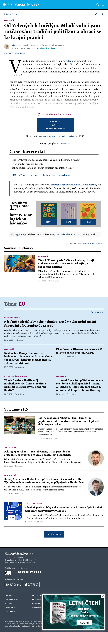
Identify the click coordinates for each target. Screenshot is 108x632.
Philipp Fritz (16, 45)
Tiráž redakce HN (11, 600)
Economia (9, 604)
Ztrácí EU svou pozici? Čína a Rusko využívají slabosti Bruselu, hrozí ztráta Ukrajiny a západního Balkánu (66, 263)
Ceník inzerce (10, 612)
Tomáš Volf (10, 448)
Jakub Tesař (10, 475)
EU (22, 304)
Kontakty (8, 595)
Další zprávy (54, 534)
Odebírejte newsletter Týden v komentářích (72, 184)
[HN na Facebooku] (23, 572)
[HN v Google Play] (13, 584)
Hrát (48, 222)
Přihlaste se (66, 143)
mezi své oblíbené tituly (67, 234)
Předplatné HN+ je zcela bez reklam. (91, 243)
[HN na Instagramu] (27, 572)
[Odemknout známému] (102, 14)
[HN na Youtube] (39, 572)
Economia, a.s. (21, 557)
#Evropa (22, 175)
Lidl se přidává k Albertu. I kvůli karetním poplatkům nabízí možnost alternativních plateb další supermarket (68, 421)
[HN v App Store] (32, 584)
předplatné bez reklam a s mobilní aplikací (57, 136)
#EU (14, 175)
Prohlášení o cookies (40, 600)
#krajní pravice (48, 175)
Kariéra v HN (10, 608)
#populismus (64, 175)
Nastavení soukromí (40, 604)
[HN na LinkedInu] (31, 572)
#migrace (34, 175)
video (68, 60)
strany (72, 103)
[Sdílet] (96, 14)
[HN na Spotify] (35, 572)
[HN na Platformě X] (19, 572)
